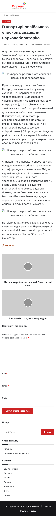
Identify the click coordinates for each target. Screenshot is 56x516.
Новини (7, 478)
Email (5, 386)
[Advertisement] (28, 41)
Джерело (8, 245)
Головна (8, 449)
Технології (9, 486)
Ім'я (4, 374)
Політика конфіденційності (16, 453)
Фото (6, 491)
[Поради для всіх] (18, 6)
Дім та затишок (11, 469)
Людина (8, 473)
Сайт (4, 398)
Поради (7, 482)
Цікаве (7, 495)
